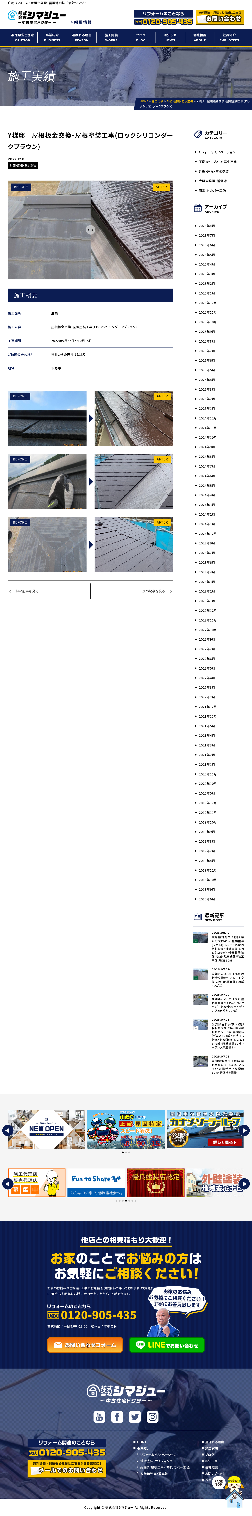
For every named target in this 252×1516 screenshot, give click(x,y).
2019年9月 (207, 831)
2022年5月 (207, 668)
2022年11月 (208, 620)
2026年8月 (207, 225)
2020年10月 (208, 783)
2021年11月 (208, 716)
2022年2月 (207, 697)
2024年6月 (207, 475)
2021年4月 (207, 735)
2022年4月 (207, 678)
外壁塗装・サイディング (156, 1460)
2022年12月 (208, 610)
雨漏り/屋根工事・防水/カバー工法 (165, 1467)
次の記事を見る (153, 591)
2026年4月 (207, 264)
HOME (142, 1442)
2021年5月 (207, 726)
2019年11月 (208, 812)
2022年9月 (207, 639)
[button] (8, 1130)
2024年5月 (207, 485)
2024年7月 (207, 466)
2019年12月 (208, 802)
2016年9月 (207, 889)
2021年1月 (207, 764)
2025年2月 (207, 398)
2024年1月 (207, 524)
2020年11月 (208, 774)
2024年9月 (207, 446)
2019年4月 (207, 860)
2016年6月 (207, 899)
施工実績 (111, 37)
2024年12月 (208, 418)
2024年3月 (207, 504)
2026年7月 (207, 235)
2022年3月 (207, 687)
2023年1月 (207, 600)
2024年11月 (208, 427)
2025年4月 (207, 379)
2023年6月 (207, 562)
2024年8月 (207, 456)
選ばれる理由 (82, 37)
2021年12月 (208, 706)
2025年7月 (207, 350)
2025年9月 (207, 331)
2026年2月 (207, 283)
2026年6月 (207, 245)
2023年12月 (208, 533)
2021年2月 (207, 754)
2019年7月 (207, 851)
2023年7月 (207, 552)
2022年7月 (207, 649)
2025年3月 (207, 389)
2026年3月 (207, 273)
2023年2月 (207, 591)
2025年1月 (207, 408)
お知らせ (170, 37)
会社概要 (200, 37)
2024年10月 (208, 437)
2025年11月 (208, 312)
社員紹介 (229, 37)
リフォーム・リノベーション (217, 152)
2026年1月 (207, 293)
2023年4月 (207, 572)
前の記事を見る (27, 591)
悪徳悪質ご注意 (22, 37)
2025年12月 (208, 302)
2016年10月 (208, 879)
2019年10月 (208, 822)
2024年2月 (207, 514)
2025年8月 (207, 341)
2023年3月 (207, 581)
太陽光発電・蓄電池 (213, 180)
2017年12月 (208, 870)
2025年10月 (208, 322)
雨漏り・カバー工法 (212, 190)
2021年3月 (207, 745)
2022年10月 (208, 629)
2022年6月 (207, 658)
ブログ (140, 37)
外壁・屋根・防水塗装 (214, 171)
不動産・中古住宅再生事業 (218, 161)
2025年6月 (207, 360)
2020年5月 (207, 793)
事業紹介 (52, 37)
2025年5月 (207, 370)
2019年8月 (207, 841)
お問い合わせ (214, 1473)
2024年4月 (207, 495)
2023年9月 (207, 543)
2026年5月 (207, 254)
